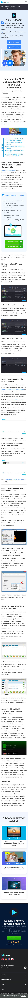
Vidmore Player (14, 20)
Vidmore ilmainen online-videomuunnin (12, 389)
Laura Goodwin (6, 90)
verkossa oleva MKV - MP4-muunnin (15, 479)
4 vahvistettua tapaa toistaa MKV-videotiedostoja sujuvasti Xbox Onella (14, 868)
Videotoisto (12, 6)
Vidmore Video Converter (8, 170)
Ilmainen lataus (15, 42)
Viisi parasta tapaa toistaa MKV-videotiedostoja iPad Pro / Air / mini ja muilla (14, 843)
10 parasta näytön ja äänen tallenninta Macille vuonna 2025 (14, 893)
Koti (2, 6)
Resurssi (7, 6)
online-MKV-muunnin (17, 400)
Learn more (17, 996)
